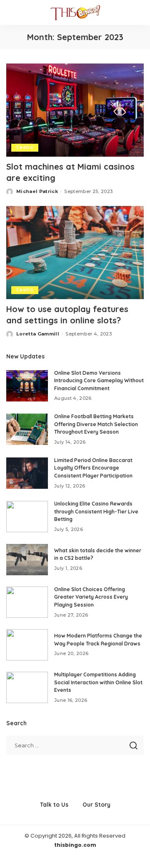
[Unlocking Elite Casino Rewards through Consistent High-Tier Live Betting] (27, 516)
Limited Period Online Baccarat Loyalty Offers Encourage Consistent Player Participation (93, 468)
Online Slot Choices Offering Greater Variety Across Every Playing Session (91, 597)
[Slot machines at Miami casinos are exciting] (75, 110)
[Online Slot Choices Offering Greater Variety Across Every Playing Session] (27, 602)
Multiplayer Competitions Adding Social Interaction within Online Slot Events (98, 682)
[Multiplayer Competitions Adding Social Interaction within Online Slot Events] (27, 687)
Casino (24, 147)
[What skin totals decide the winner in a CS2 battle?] (27, 559)
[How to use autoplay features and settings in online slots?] (75, 252)
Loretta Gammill (37, 334)
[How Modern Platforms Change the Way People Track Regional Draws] (27, 644)
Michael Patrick (37, 191)
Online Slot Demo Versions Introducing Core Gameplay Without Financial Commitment (99, 380)
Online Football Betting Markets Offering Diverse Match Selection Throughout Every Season (96, 424)
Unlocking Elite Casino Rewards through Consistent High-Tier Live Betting (96, 511)
